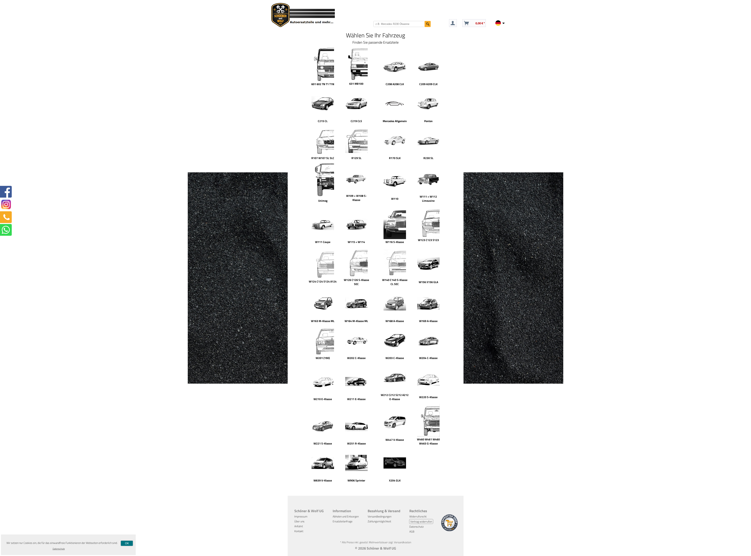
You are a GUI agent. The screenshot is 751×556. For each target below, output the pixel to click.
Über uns (299, 521)
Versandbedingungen (379, 516)
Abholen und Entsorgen (346, 516)
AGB (411, 531)
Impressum (300, 516)
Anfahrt (298, 526)
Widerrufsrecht (418, 516)
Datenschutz (416, 527)
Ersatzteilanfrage (342, 521)
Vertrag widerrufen (421, 521)
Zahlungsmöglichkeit (379, 521)
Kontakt (298, 531)
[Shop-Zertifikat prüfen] (449, 530)
